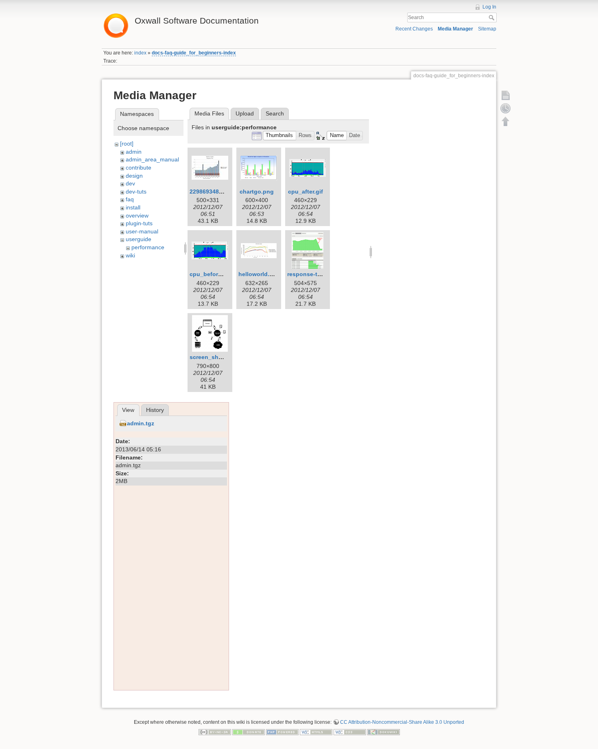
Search (492, 17)
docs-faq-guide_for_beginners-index (194, 53)
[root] (126, 143)
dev (130, 183)
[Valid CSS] (350, 731)
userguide (138, 239)
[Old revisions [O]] (505, 108)
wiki (130, 255)
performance (147, 247)
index (140, 53)
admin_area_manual (152, 159)
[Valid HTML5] (316, 731)
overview (137, 215)
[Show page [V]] (505, 95)
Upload (245, 113)
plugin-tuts (139, 223)
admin (134, 151)
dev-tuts (136, 191)
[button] (279, 135)
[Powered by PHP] (282, 731)
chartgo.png (257, 191)
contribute (138, 167)
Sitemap (487, 29)
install (133, 207)
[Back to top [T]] (505, 121)
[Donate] (248, 731)
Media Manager (455, 29)
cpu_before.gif (210, 274)
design (134, 175)
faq (130, 199)
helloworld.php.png (265, 274)
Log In (489, 7)
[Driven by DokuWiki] (383, 731)
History (155, 410)
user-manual (142, 231)
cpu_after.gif (305, 191)
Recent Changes (414, 29)
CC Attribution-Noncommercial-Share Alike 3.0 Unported (402, 722)
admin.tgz (140, 423)
